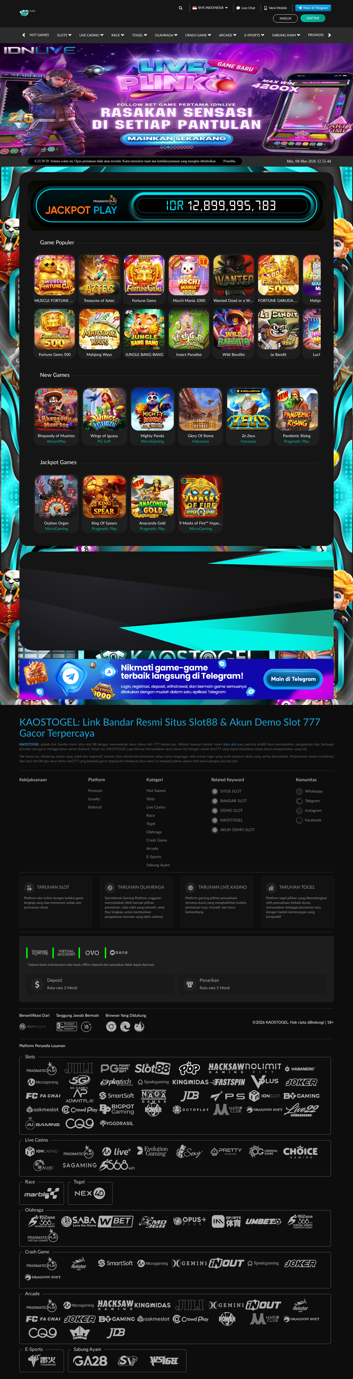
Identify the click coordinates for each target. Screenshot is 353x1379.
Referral (94, 807)
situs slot (229, 744)
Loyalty (94, 799)
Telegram (312, 801)
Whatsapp (314, 791)
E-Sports (252, 35)
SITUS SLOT (230, 791)
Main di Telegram (315, 8)
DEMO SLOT (231, 811)
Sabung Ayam (284, 35)
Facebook (313, 820)
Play (105, 210)
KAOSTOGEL (29, 744)
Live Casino (89, 35)
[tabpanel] (176, 99)
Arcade (226, 35)
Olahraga (164, 35)
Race (116, 35)
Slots (62, 35)
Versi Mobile (278, 8)
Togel (138, 35)
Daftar (313, 18)
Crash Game (196, 35)
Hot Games (39, 35)
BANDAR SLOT (233, 801)
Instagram (313, 811)
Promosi (315, 35)
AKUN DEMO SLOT (237, 830)
